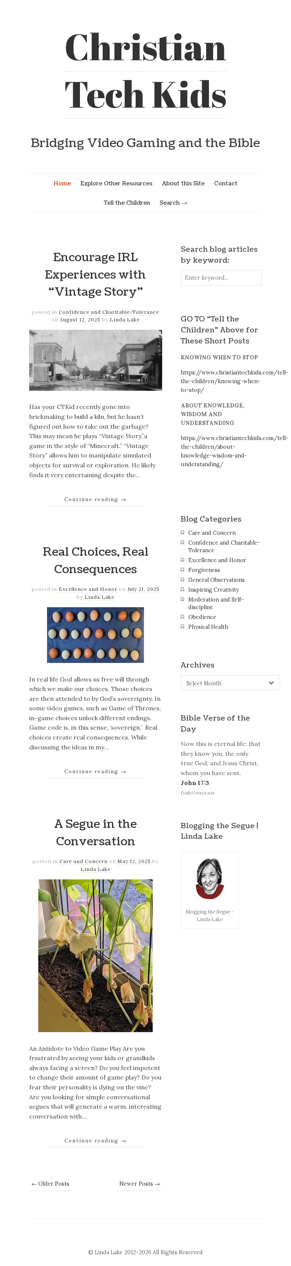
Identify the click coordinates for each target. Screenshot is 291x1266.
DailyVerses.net (197, 793)
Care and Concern (83, 861)
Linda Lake (125, 319)
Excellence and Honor (88, 589)
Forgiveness (204, 570)
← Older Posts (50, 1183)
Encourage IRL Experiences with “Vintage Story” (95, 274)
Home (62, 183)
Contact (226, 183)
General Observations (216, 580)
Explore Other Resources (116, 183)
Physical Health (208, 627)
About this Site (183, 183)
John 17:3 (195, 783)
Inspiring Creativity (213, 589)
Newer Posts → (139, 1183)
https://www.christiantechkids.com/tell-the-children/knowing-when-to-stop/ (234, 381)
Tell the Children (127, 203)
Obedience (202, 617)
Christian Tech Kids (145, 70)
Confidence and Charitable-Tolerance (109, 312)
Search (170, 203)
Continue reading (95, 499)
